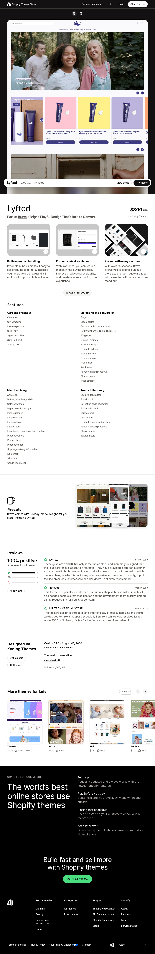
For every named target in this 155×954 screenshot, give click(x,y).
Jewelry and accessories (42, 922)
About (124, 908)
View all (126, 691)
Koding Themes (139, 216)
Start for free (137, 4)
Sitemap (86, 944)
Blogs (96, 925)
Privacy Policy (38, 944)
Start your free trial (77, 879)
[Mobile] (80, 13)
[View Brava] (112, 505)
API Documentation (103, 914)
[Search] (111, 4)
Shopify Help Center (104, 908)
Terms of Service (16, 944)
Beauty (40, 914)
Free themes (71, 914)
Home (39, 929)
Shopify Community (104, 920)
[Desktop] (74, 13)
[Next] (145, 691)
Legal (124, 920)
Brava (22, 217)
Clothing (40, 908)
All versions (66, 647)
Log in (121, 4)
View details (51, 647)
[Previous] (138, 691)
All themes (15, 665)
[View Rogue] (93, 505)
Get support (16, 658)
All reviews (16, 590)
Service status (129, 925)
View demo (123, 182)
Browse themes (90, 4)
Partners (126, 914)
